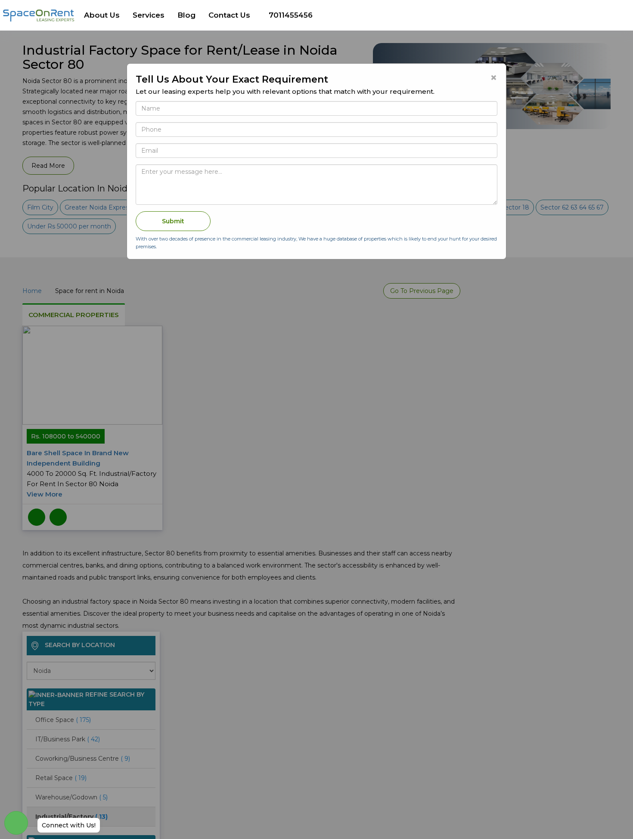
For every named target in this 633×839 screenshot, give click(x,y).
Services (148, 15)
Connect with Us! (69, 825)
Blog (186, 15)
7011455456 (291, 15)
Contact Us (229, 15)
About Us (102, 15)
